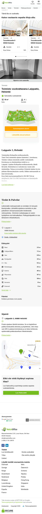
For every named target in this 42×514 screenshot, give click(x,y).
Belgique (5, 480)
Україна (23, 474)
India (22, 486)
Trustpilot (4, 408)
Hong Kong (25, 480)
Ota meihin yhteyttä (28, 455)
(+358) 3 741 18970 (8, 440)
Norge (4, 471)
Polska (23, 477)
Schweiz (24, 471)
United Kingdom (7, 486)
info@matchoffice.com (8, 438)
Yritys (3, 455)
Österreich (24, 467)
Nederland (5, 477)
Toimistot (16, 8)
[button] (25, 22)
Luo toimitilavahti (7, 452)
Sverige (4, 467)
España (4, 489)
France (4, 492)
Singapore (24, 483)
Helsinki (35, 8)
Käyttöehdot (18, 502)
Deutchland (6, 474)
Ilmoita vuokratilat (28, 452)
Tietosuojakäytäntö (7, 502)
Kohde (9, 8)
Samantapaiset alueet (21, 128)
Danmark (5, 464)
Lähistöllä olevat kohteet (21, 135)
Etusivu (3, 8)
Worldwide (24, 489)
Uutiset (4, 458)
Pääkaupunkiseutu (26, 8)
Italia (22, 464)
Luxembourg (6, 483)
